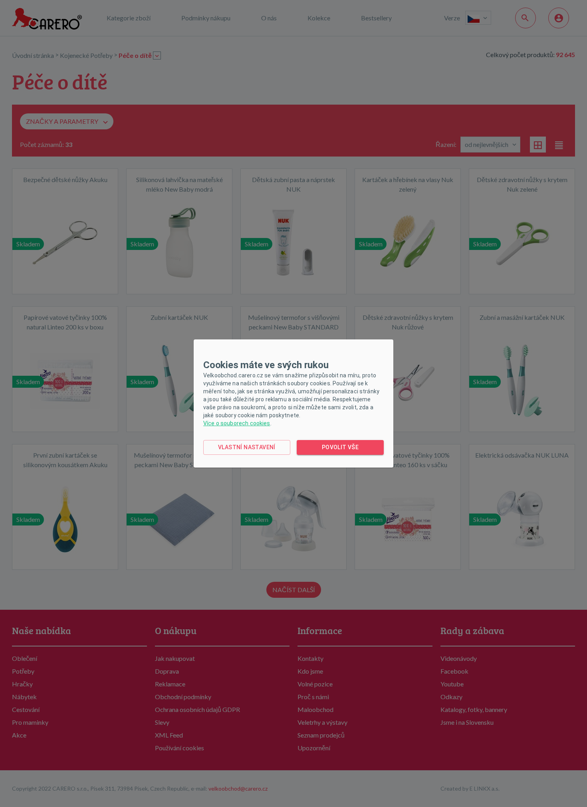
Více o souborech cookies (236, 423)
